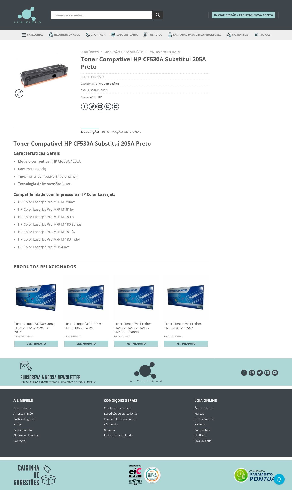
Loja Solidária (127, 34)
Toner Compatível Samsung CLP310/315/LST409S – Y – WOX (34, 328)
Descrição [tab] (90, 132)
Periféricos (90, 52)
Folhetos (155, 34)
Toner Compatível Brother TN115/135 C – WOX (82, 326)
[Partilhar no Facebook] (84, 106)
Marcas (265, 34)
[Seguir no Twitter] (259, 372)
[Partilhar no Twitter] (92, 106)
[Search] (157, 15)
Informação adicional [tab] (121, 132)
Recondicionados (67, 34)
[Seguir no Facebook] (244, 372)
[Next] (208, 313)
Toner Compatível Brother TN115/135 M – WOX (182, 326)
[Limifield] (27, 15)
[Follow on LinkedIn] (267, 372)
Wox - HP (96, 97)
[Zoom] (19, 93)
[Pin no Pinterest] (107, 106)
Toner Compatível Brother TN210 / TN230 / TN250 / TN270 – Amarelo (132, 328)
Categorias (35, 34)
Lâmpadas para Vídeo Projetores (197, 34)
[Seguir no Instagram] (251, 372)
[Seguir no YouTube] (275, 372)
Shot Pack (98, 34)
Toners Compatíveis (164, 52)
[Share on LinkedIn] (115, 106)
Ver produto (36, 343)
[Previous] (13, 313)
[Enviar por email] (99, 106)
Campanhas (240, 34)
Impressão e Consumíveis (123, 52)
